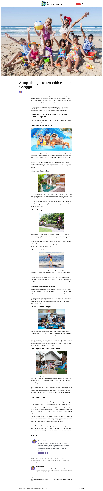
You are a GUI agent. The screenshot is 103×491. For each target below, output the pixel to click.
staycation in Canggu (36, 194)
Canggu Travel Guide (60, 458)
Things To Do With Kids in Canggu (63, 460)
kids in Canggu (48, 100)
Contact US (79, 3)
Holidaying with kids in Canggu (46, 460)
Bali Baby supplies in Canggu (40, 458)
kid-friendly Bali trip (54, 460)
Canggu (21, 79)
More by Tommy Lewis (49, 471)
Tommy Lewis (25, 91)
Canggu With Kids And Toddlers (35, 460)
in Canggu (41, 303)
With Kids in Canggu (34, 462)
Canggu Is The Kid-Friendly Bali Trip (51, 458)
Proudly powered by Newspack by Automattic (34, 488)
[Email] (47, 453)
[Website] (45, 453)
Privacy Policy (44, 488)
